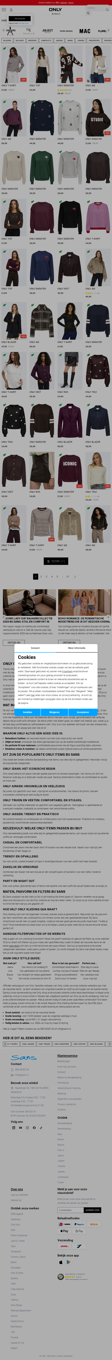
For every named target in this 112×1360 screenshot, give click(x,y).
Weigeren (54, 712)
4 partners (67, 671)
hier (33, 695)
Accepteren (83, 712)
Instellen (27, 712)
